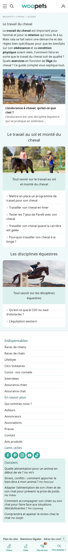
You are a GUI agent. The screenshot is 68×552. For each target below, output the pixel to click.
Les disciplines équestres (34, 253)
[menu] (5, 6)
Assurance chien (16, 385)
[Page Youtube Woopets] (29, 455)
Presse (9, 429)
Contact (10, 435)
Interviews (12, 379)
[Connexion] (63, 6)
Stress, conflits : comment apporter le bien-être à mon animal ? (30, 480)
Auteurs (10, 410)
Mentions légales (30, 539)
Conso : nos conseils (18, 372)
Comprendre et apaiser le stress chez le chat (32, 516)
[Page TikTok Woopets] (37, 455)
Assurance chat (15, 391)
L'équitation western (23, 321)
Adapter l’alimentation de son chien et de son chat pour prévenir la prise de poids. (33, 491)
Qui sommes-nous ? (18, 404)
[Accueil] (34, 6)
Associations (13, 423)
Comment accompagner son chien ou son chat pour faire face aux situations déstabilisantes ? (33, 504)
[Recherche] (12, 6)
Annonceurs (13, 416)
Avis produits (13, 442)
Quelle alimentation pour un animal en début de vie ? (31, 470)
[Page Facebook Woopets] (8, 455)
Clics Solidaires (15, 366)
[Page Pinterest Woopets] (15, 455)
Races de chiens (15, 347)
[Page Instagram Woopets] (22, 455)
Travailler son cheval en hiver (29, 207)
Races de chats (15, 353)
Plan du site (10, 539)
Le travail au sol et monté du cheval (34, 137)
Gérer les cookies (54, 539)
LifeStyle (10, 360)
